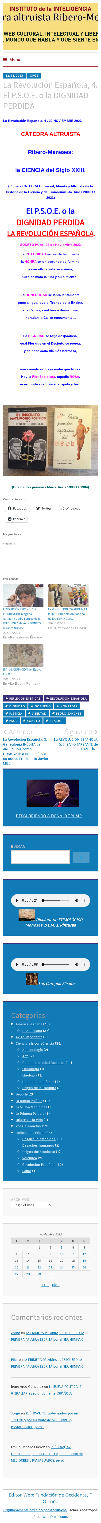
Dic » (56, 1284)
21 (28, 1267)
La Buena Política (29, 1100)
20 (16, 1267)
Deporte (22, 1094)
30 (50, 1274)
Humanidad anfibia (37, 1081)
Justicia (15, 714)
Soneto (33, 721)
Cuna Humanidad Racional (43, 1062)
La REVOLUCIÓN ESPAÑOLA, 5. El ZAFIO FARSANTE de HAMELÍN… (76, 739)
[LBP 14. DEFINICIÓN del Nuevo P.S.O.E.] (23, 655)
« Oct (45, 1284)
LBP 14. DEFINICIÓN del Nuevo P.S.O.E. (22, 671)
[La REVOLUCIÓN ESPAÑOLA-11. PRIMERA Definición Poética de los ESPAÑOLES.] (68, 595)
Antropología (32, 1049)
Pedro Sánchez (69, 714)
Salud (26, 1170)
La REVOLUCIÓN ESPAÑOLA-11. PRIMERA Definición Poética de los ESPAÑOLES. (68, 614)
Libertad (39, 714)
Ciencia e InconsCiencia (35, 1043)
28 (28, 1274)
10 (61, 1254)
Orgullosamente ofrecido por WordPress (35, 1510)
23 (50, 1267)
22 (39, 1267)
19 (84, 1260)
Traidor (57, 721)
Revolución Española (68, 699)
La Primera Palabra (30, 1113)
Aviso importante (29, 1037)
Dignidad (17, 706)
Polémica (29, 1158)
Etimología (30, 1068)
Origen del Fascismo (38, 1151)
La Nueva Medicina (30, 1107)
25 (73, 1267)
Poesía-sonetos (28, 1126)
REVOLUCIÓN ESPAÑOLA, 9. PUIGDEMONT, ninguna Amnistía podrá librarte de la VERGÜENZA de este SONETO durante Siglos (22, 618)
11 (73, 1254)
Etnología (29, 1075)
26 (84, 1267)
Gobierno (43, 706)
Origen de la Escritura (39, 1087)
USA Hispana (32, 1030)
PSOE (13, 721)
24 (61, 1267)
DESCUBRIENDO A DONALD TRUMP (49, 815)
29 (39, 1274)
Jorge (33, 76)
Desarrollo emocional (39, 1139)
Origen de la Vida (29, 1119)
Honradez (69, 706)
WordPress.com (55, 1516)
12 (84, 1254)
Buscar (18, 846)
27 (16, 1274)
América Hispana (29, 1024)
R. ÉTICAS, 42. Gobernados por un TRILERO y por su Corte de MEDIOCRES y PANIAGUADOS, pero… (44, 1420)
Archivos (20, 1199)
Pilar (14, 1359)
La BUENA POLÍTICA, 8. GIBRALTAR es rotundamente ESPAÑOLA (46, 1390)
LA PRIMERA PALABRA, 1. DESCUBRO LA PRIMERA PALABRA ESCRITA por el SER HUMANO (47, 1336)
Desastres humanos (38, 1145)
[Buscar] (81, 858)
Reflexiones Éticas (25, 699)
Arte (25, 1056)
